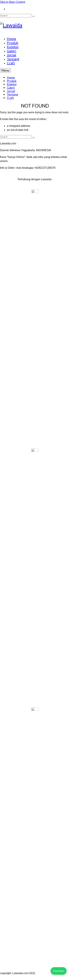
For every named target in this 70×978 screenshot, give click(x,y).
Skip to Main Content (12, 2)
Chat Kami (58, 971)
